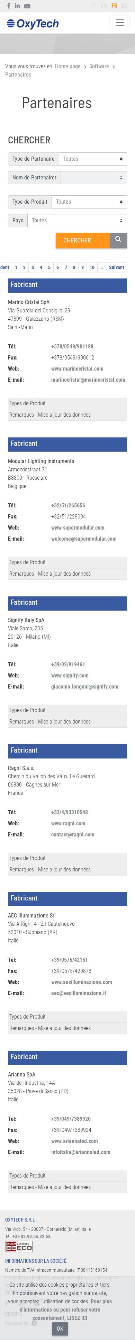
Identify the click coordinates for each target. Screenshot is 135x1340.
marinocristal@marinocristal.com (88, 379)
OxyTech (33, 25)
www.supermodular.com (78, 527)
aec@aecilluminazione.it (78, 993)
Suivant (116, 267)
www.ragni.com (68, 823)
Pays (17, 220)
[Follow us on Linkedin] (17, 6)
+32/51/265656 (68, 505)
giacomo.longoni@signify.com (84, 686)
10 (92, 267)
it (94, 5)
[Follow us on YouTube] (27, 6)
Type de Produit (29, 201)
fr (114, 5)
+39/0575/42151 (69, 960)
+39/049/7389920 (71, 1119)
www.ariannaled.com (74, 1141)
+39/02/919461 (68, 664)
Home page (68, 66)
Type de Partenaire (33, 159)
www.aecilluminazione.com (81, 982)
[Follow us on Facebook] (9, 6)
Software (99, 66)
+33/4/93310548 (69, 812)
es (124, 5)
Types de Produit (27, 403)
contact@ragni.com (72, 834)
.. (101, 267)
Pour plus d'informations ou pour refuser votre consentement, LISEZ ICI (66, 1309)
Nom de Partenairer (34, 177)
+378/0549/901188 (72, 346)
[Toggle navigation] (119, 22)
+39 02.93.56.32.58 (31, 1237)
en (104, 5)
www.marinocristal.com (77, 368)
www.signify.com (70, 675)
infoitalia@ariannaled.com (80, 1152)
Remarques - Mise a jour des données (50, 414)
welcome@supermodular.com (84, 538)
